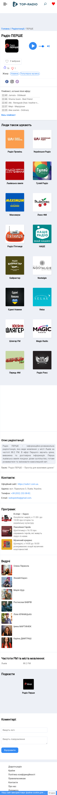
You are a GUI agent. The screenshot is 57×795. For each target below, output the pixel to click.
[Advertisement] (28, 19)
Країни (11, 770)
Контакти (13, 782)
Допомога (13, 790)
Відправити (10, 750)
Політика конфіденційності (21, 774)
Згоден (51, 793)
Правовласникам (17, 778)
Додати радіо (15, 766)
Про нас (12, 786)
